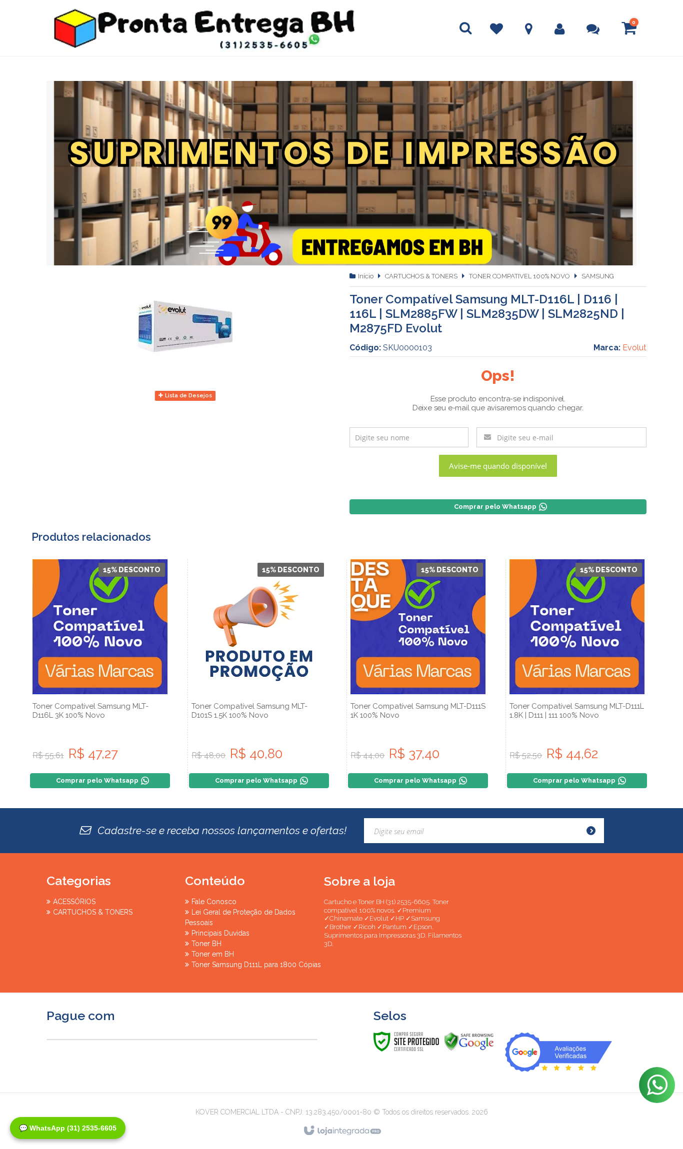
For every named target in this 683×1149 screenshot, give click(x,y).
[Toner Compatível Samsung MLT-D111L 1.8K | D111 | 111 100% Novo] (577, 673)
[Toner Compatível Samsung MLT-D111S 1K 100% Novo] (418, 673)
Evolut (634, 347)
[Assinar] (594, 830)
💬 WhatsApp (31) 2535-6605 (67, 1128)
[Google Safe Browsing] (469, 1041)
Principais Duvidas (221, 933)
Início (366, 276)
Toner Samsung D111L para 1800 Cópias (256, 965)
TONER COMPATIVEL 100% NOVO (519, 276)
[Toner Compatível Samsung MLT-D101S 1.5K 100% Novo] (259, 673)
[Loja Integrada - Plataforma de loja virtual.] (341, 1131)
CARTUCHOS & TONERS (421, 276)
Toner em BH (213, 954)
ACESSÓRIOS (74, 902)
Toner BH (207, 944)
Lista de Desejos (188, 395)
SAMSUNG (598, 276)
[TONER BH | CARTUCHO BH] (116, 28)
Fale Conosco (214, 902)
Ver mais (100, 721)
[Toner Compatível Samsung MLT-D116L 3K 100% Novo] (100, 673)
